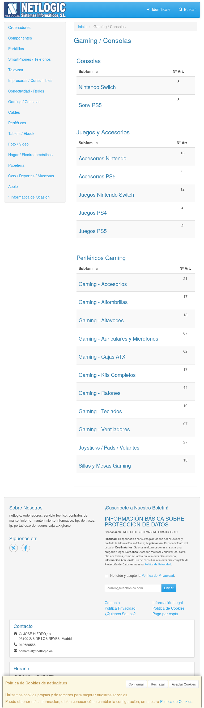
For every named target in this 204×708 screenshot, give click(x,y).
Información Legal (167, 602)
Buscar (189, 9)
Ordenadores (19, 27)
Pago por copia (165, 613)
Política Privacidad (120, 608)
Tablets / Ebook (21, 133)
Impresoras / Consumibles (30, 80)
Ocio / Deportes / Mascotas (31, 175)
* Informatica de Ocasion (29, 197)
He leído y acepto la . (142, 575)
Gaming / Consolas (24, 101)
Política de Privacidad (157, 564)
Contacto (112, 602)
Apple (13, 186)
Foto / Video (18, 144)
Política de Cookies (176, 701)
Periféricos (17, 122)
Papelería (16, 165)
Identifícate (161, 9)
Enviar (168, 588)
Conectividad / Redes (26, 91)
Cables (14, 112)
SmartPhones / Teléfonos (29, 59)
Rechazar (158, 684)
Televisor (15, 69)
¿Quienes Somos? (120, 613)
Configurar (136, 684)
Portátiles (16, 48)
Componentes (20, 38)
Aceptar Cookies (184, 684)
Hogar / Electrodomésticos (30, 154)
